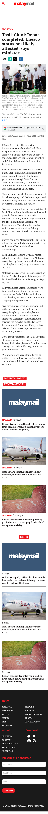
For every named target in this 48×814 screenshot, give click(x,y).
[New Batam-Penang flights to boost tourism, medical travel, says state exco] (24, 451)
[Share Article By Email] (5, 60)
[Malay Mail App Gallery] (29, 742)
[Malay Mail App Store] (28, 738)
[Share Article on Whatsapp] (10, 60)
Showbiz (30, 707)
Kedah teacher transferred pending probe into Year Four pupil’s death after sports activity (23, 522)
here (4, 120)
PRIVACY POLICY (10, 744)
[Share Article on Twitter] (15, 60)
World (5, 714)
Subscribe (9, 790)
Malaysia (7, 29)
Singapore (7, 711)
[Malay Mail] (24, 5)
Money (5, 718)
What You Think (33, 714)
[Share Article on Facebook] (21, 60)
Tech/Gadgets (32, 722)
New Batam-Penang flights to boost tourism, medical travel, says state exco (21, 475)
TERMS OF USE (9, 747)
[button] (43, 129)
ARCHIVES (7, 736)
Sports (29, 718)
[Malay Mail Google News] (34, 742)
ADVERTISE (7, 751)
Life (4, 722)
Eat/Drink (7, 726)
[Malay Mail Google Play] (34, 738)
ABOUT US (7, 740)
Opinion (29, 711)
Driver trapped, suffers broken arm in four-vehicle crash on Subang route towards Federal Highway (23, 427)
